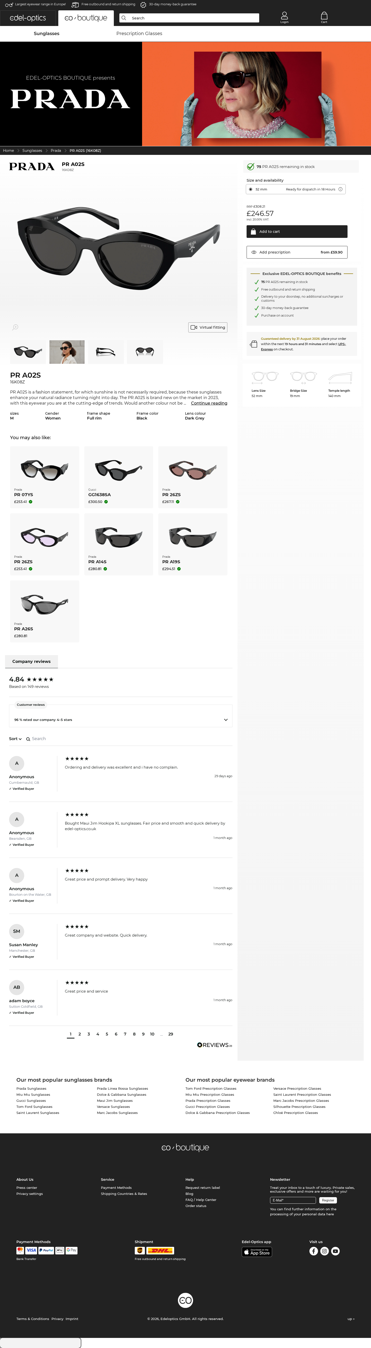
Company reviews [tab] (31, 661)
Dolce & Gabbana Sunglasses (121, 1094)
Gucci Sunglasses (31, 1101)
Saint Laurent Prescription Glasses (302, 1094)
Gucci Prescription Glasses (208, 1107)
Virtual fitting (212, 327)
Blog (189, 1194)
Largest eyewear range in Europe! (40, 4)
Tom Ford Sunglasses (34, 1107)
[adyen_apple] (59, 1250)
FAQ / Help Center (201, 1200)
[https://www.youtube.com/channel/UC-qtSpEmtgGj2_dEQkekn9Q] (335, 1252)
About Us (24, 1179)
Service (107, 1179)
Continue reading (209, 403)
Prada (56, 150)
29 (170, 1034)
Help (190, 1179)
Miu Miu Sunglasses (33, 1094)
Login (284, 22)
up (350, 1319)
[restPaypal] (46, 1250)
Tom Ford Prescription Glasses (211, 1088)
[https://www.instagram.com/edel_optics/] (324, 1252)
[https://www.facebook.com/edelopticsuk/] (313, 1252)
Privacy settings (29, 1194)
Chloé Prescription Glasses (295, 1113)
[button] (28, 18)
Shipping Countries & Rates (124, 1194)
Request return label (203, 1188)
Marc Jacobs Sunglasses (117, 1113)
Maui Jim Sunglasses (115, 1101)
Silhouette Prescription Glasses (299, 1107)
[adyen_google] (71, 1250)
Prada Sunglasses (31, 1088)
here (330, 1214)
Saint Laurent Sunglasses (37, 1113)
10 (152, 1034)
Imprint (72, 1319)
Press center (26, 1188)
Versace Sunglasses (113, 1107)
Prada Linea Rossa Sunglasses (122, 1088)
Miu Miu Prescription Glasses (210, 1094)
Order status (196, 1206)
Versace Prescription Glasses (297, 1088)
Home (8, 150)
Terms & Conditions (32, 1319)
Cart (324, 22)
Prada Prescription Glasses (208, 1101)
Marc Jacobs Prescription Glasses (301, 1101)
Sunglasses (32, 150)
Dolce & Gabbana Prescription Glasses (218, 1113)
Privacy (57, 1319)
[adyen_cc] (20, 1250)
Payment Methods (116, 1188)
